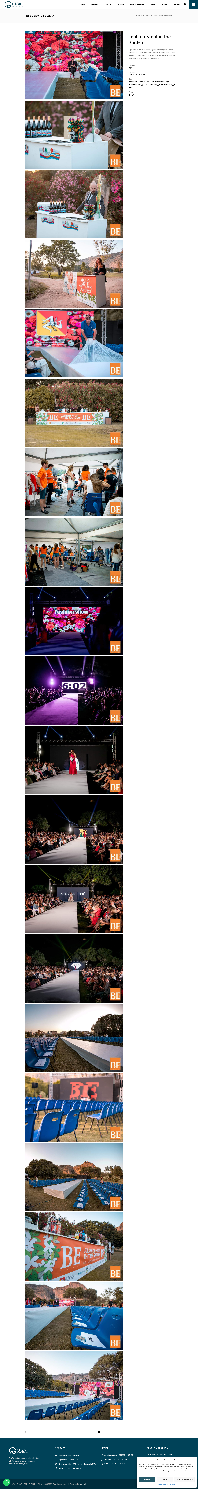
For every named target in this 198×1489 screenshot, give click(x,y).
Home (138, 16)
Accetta (147, 1479)
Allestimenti (132, 82)
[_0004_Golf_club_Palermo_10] (74, 343)
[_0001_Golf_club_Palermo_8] (74, 135)
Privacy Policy (162, 1484)
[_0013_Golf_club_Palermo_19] (74, 968)
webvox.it (83, 1484)
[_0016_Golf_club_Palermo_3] (74, 1177)
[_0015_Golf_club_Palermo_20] (74, 1107)
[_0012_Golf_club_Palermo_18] (74, 899)
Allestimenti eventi (144, 82)
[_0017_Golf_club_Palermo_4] (74, 1246)
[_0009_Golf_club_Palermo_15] (74, 690)
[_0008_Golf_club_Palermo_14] (74, 621)
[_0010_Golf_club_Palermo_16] (74, 760)
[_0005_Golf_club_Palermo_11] (74, 413)
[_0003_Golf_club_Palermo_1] (74, 274)
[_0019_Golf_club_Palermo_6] (74, 1385)
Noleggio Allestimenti (145, 84)
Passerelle (146, 16)
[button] (193, 1460)
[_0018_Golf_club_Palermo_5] (74, 1316)
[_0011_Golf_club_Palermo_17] (74, 829)
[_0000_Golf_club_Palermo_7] (74, 65)
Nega (165, 1479)
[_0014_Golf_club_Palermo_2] (74, 1038)
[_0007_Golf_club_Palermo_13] (74, 552)
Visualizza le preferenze (184, 1479)
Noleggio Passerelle (161, 84)
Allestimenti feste (158, 82)
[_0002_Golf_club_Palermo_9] (74, 204)
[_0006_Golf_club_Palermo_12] (74, 482)
